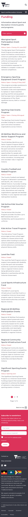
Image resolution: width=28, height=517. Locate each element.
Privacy (12, 514)
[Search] (26, 5)
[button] (17, 397)
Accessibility (4, 514)
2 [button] (14, 397)
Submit (5, 444)
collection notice (17, 437)
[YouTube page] (5, 466)
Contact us (4, 456)
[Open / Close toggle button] (26, 12)
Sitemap (3, 510)
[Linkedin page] (2, 466)
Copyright (10, 510)
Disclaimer (18, 510)
